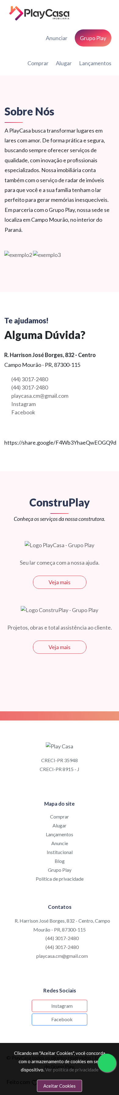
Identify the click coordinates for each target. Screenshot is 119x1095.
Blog (60, 861)
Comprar (38, 63)
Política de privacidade (60, 879)
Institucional (60, 852)
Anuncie (59, 843)
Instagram (23, 404)
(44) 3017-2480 (29, 379)
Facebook (23, 412)
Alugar (64, 63)
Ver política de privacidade (72, 1069)
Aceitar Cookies (59, 1086)
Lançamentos (95, 63)
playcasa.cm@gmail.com (39, 395)
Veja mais (59, 582)
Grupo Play (59, 870)
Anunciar (56, 38)
